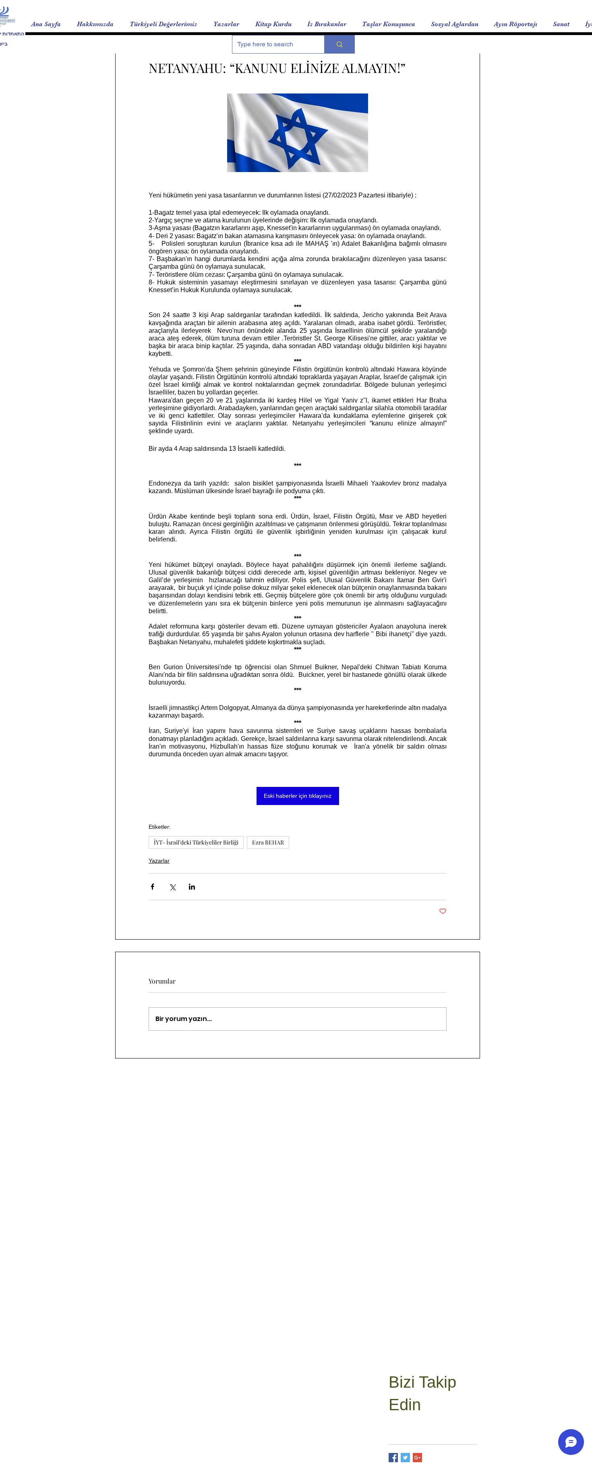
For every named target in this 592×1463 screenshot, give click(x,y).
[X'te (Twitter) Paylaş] (172, 886)
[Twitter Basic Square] (405, 1457)
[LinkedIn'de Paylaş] (192, 886)
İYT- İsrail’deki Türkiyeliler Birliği (196, 842)
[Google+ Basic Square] (417, 1457)
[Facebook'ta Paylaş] (152, 886)
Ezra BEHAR (268, 842)
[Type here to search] (339, 44)
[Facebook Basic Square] (393, 1457)
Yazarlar (159, 860)
